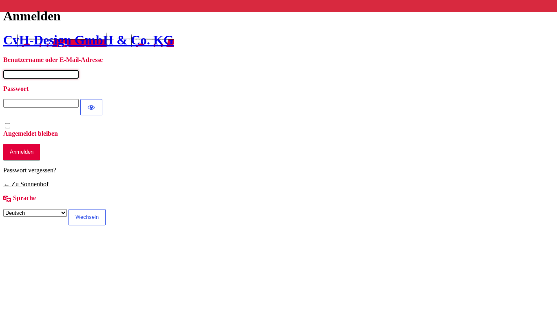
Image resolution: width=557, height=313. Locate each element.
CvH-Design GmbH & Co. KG (88, 40)
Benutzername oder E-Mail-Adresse (53, 59)
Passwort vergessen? (29, 170)
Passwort (16, 88)
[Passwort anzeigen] (91, 107)
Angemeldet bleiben (30, 133)
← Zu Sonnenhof (26, 184)
